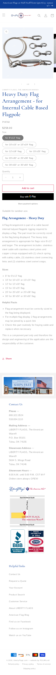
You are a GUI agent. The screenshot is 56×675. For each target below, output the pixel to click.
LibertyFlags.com (20, 660)
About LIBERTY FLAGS (21, 608)
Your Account (15, 588)
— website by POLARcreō (39, 660)
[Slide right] (34, 84)
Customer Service (18, 601)
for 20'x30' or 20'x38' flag (19, 158)
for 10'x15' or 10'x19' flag (19, 144)
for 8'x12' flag (12, 138)
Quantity (6, 171)
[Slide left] (21, 84)
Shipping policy (29, 668)
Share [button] (9, 358)
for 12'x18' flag (13, 151)
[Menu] (3, 15)
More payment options (28, 204)
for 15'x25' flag (37, 151)
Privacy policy (28, 664)
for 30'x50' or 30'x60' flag (19, 165)
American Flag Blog (19, 615)
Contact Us (14, 574)
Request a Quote (17, 581)
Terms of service (44, 664)
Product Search (17, 594)
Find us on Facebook (20, 621)
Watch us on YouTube (20, 635)
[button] (39, 15)
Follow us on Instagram (21, 628)
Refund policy (13, 664)
